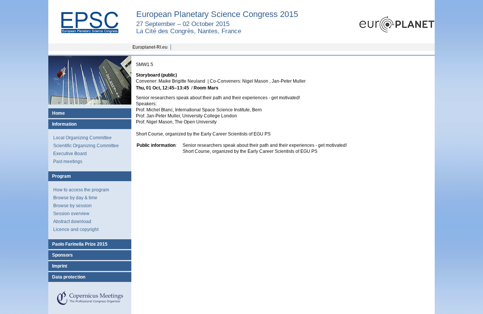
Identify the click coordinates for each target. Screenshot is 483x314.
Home (58, 113)
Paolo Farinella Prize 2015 (80, 244)
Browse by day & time (75, 197)
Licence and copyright (75, 229)
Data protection (68, 277)
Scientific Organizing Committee (86, 145)
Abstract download (72, 221)
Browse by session (72, 205)
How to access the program (81, 189)
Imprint (59, 266)
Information (64, 124)
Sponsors (62, 255)
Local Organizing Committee (82, 137)
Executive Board (70, 153)
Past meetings (67, 161)
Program (61, 176)
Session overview (71, 213)
